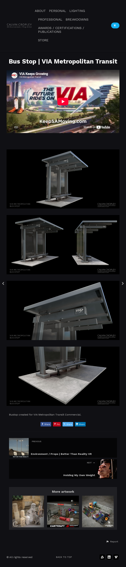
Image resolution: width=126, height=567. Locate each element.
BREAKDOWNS (77, 19)
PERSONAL (57, 11)
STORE (43, 40)
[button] (112, 541)
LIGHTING (77, 11)
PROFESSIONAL (50, 19)
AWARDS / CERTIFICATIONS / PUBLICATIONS (61, 30)
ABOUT (40, 11)
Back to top (64, 557)
